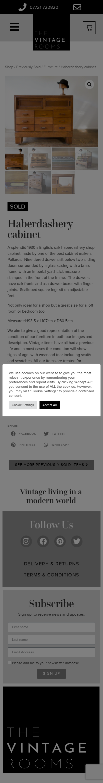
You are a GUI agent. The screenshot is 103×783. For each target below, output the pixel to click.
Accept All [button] (49, 405)
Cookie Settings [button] (23, 405)
